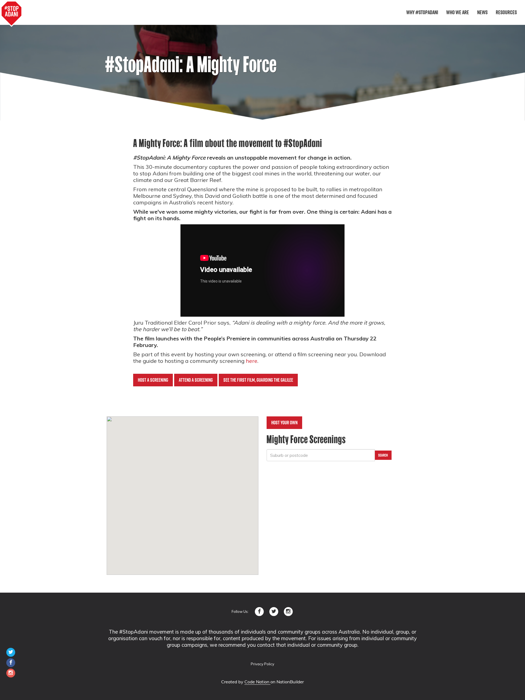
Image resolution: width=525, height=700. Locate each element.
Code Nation (257, 681)
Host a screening (153, 380)
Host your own (284, 422)
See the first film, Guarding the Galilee (258, 380)
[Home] (11, 13)
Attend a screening (196, 380)
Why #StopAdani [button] (422, 12)
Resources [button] (506, 12)
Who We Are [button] (457, 12)
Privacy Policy (262, 664)
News (482, 12)
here (251, 360)
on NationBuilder (287, 681)
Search (383, 455)
